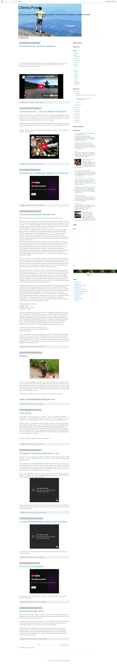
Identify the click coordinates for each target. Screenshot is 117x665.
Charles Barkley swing (87, 159)
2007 (76, 122)
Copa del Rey (25, 413)
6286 (75, 151)
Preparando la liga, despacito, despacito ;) (37, 46)
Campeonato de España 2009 (81, 170)
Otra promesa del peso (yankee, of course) (85, 187)
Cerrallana (77, 56)
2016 (76, 91)
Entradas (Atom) (30, 647)
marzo (77, 104)
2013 (76, 109)
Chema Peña (92, 272)
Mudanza (23, 356)
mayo (77, 93)
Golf (75, 69)
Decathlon (77, 60)
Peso (75, 79)
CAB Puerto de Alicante (80, 289)
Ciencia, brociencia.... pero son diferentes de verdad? (42, 111)
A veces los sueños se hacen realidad (83, 178)
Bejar (75, 55)
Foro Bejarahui (78, 295)
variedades (77, 83)
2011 (76, 113)
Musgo (76, 75)
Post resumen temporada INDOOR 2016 (37, 214)
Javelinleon (77, 296)
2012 (76, 111)
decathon (76, 62)
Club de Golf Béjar (79, 293)
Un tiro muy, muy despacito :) (32, 566)
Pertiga (76, 77)
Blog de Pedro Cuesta (79, 285)
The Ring (76, 300)
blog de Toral (77, 287)
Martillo (76, 73)
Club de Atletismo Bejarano (81, 291)
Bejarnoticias (77, 283)
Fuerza (76, 66)
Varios (76, 84)
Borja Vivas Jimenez (34, 339)
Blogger (67, 660)
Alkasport (76, 282)
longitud (76, 71)
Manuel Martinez (78, 298)
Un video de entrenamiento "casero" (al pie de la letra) (43, 521)
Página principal (23, 37)
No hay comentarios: (40, 102)
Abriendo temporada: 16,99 (31, 611)
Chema (76, 58)
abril (77, 102)
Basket (76, 53)
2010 (76, 116)
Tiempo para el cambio (80, 195)
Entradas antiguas (64, 645)
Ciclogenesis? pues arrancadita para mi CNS (39, 453)
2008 (76, 120)
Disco (75, 64)
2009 (76, 118)
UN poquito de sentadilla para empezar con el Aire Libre (44, 173)
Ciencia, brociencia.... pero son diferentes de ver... (83, 99)
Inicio (39, 645)
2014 (76, 107)
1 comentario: (40, 403)
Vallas (76, 81)
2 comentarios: (41, 557)
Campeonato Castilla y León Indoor (83, 143)
